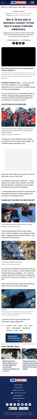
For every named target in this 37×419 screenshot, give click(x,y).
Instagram (14, 404)
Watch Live (4, 7)
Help (18, 401)
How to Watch (22, 7)
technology (15, 89)
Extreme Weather (18, 11)
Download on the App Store (13, 408)
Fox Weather (18, 2)
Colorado (26, 85)
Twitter (17, 43)
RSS (29, 404)
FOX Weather (27, 40)
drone (26, 194)
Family (16, 330)
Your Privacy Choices (20, 393)
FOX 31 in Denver (16, 273)
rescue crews (15, 322)
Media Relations (18, 395)
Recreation (9, 330)
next (33, 299)
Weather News (13, 7)
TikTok (26, 404)
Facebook (13, 43)
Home (21, 330)
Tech (26, 325)
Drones (20, 325)
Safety (31, 325)
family (28, 141)
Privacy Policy (19, 387)
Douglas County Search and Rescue (20, 96)
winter (9, 235)
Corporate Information (18, 398)
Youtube (18, 404)
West (15, 325)
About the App (19, 385)
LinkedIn (22, 404)
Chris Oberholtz (13, 40)
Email (20, 43)
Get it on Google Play (23, 408)
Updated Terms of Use (18, 390)
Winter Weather (16, 328)
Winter (8, 328)
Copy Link (23, 43)
